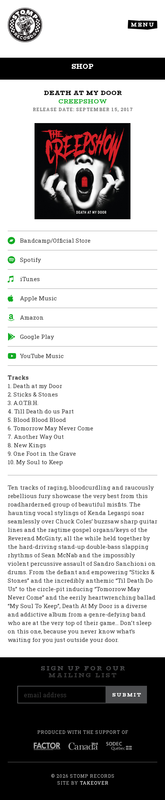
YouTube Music (42, 356)
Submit (127, 694)
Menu (143, 24)
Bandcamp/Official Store (55, 240)
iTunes (30, 279)
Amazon (32, 317)
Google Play (37, 336)
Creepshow (82, 101)
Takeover (94, 783)
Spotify (30, 259)
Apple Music (38, 298)
